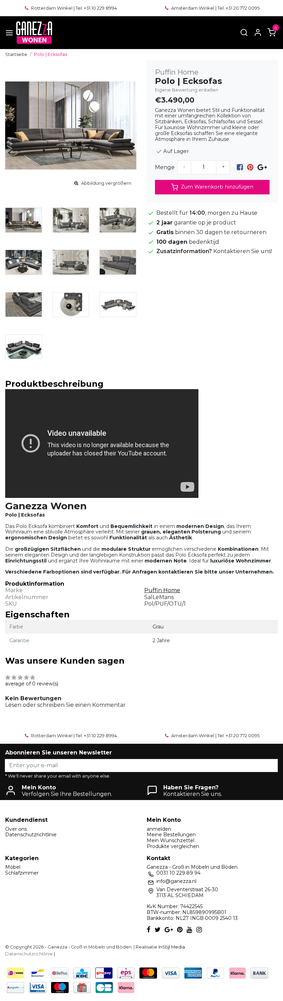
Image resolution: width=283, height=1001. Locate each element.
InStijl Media (171, 947)
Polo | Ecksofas (50, 54)
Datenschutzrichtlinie (31, 834)
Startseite (16, 54)
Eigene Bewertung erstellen (186, 90)
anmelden (159, 829)
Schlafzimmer (22, 873)
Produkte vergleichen (173, 846)
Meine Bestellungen (171, 834)
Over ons (16, 829)
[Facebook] (240, 167)
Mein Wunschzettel (170, 840)
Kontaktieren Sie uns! (242, 251)
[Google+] (262, 167)
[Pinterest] (250, 167)
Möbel (12, 867)
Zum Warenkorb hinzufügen (217, 187)
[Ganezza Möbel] (34, 32)
